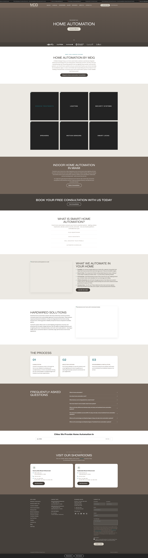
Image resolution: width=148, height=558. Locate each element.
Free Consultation (74, 204)
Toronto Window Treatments (57, 514)
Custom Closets (34, 505)
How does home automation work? (78, 396)
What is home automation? (76, 392)
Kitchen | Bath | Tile (34, 503)
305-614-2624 (37, 476)
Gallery (69, 5)
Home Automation (34, 507)
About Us (81, 5)
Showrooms (69, 556)
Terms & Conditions (114, 552)
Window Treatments (44, 106)
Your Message (96, 518)
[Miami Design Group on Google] (87, 514)
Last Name (108, 501)
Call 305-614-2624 (83, 290)
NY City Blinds (54, 513)
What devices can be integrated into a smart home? (82, 399)
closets (82, 458)
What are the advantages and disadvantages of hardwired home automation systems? (90, 421)
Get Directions (115, 5)
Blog (31, 524)
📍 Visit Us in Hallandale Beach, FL (56, 1)
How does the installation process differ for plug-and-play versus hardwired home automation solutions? (92, 413)
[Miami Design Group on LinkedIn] (81, 514)
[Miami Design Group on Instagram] (78, 514)
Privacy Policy (114, 529)
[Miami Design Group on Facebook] (75, 514)
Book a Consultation (74, 185)
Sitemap (32, 526)
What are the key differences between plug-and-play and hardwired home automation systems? (90, 408)
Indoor (49, 5)
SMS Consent (96, 537)
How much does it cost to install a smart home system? (83, 403)
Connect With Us (74, 29)
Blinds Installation (34, 512)
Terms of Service (98, 530)
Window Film (33, 510)
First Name (96, 501)
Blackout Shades (34, 514)
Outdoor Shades (34, 516)
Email (95, 507)
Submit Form (98, 544)
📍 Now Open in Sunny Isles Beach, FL (74, 1)
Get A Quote (79, 556)
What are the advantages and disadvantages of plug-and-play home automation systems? (91, 418)
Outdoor (54, 5)
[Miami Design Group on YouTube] (84, 514)
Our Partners (62, 5)
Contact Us (89, 5)
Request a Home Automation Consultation (74, 75)
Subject (95, 513)
